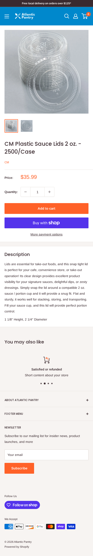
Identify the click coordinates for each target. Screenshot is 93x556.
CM (7, 162)
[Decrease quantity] (25, 192)
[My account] (75, 16)
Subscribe (19, 468)
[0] (85, 16)
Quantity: (11, 192)
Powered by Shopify (17, 546)
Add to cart (46, 208)
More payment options (46, 234)
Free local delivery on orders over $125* (46, 3)
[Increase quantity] (49, 192)
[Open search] (66, 16)
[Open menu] (7, 16)
